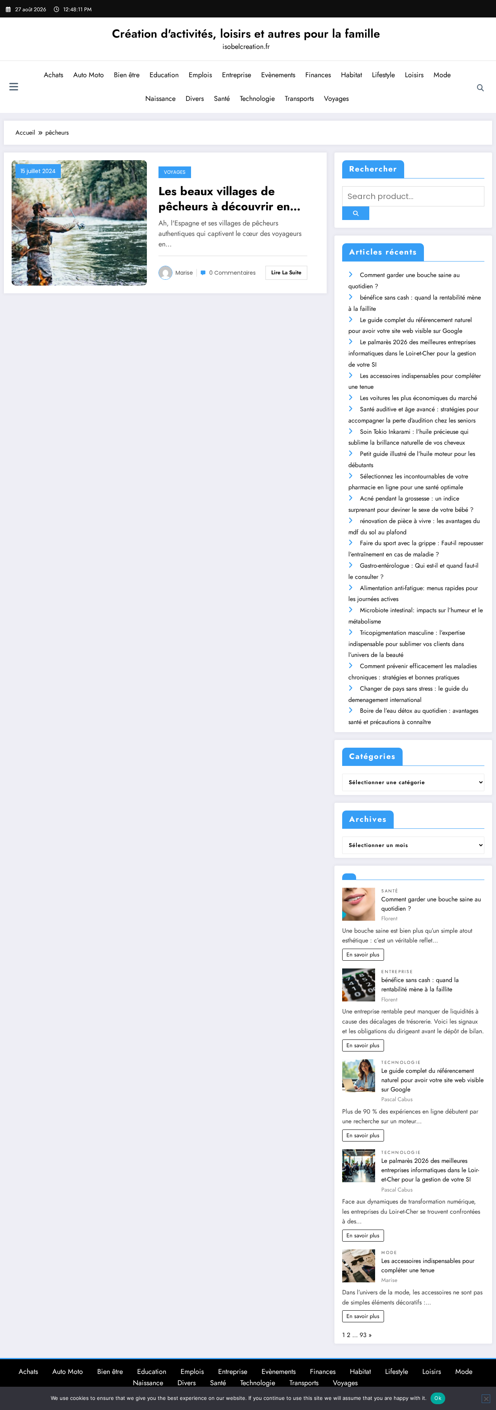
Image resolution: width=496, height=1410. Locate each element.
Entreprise (236, 75)
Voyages (336, 99)
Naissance (160, 99)
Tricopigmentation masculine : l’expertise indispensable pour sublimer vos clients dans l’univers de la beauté (406, 644)
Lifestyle (383, 75)
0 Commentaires (232, 273)
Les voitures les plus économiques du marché (418, 397)
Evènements (278, 75)
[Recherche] (480, 88)
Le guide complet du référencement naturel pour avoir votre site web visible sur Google (432, 1080)
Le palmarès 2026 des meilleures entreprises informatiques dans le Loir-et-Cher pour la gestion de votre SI (412, 353)
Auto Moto (88, 75)
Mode (442, 75)
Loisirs (414, 75)
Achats (53, 75)
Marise (184, 273)
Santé (222, 99)
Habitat (351, 75)
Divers (195, 99)
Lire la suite (286, 272)
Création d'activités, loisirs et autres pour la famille (246, 33)
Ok (437, 1398)
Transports (299, 99)
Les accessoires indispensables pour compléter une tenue (427, 1265)
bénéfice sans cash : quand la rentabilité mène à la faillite (420, 984)
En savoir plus (362, 954)
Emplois (200, 75)
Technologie (257, 99)
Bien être (127, 75)
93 (363, 1334)
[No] (486, 1398)
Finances (318, 75)
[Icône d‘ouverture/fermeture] (13, 88)
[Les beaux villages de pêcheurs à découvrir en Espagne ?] (79, 222)
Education (164, 75)
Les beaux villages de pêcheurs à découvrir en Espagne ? (224, 199)
